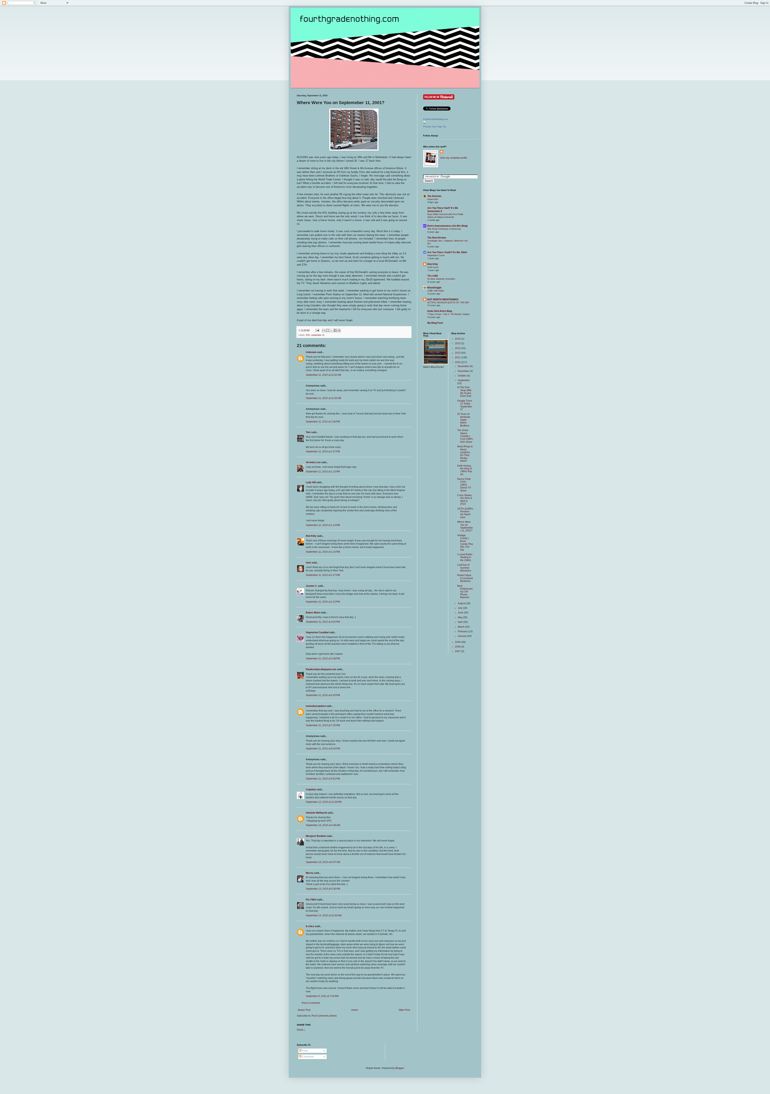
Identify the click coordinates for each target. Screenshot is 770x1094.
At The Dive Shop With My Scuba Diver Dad (464, 391)
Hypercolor (432, 199)
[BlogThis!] (328, 330)
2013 (458, 348)
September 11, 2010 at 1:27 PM (323, 575)
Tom (308, 432)
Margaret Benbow (316, 836)
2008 (458, 646)
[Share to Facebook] (335, 330)
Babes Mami (313, 612)
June (461, 612)
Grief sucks (433, 267)
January (462, 636)
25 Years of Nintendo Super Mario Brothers (463, 420)
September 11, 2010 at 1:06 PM (323, 421)
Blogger (399, 1068)
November (464, 371)
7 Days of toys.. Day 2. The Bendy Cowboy (448, 314)
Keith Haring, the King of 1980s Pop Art (464, 470)
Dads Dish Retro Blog (439, 311)
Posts (304, 1050)
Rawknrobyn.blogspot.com (321, 669)
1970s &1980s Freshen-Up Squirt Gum (465, 513)
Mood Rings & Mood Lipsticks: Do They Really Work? (465, 453)
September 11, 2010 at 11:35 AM (323, 398)
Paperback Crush (436, 255)
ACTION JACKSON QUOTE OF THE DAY (448, 302)
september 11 (317, 335)
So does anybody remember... (442, 279)
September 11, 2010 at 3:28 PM (323, 658)
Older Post (404, 1010)
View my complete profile (453, 157)
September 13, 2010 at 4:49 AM (323, 825)
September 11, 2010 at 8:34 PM (323, 748)
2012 (458, 352)
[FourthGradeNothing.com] (424, 123)
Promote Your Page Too (434, 126)
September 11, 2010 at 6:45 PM (323, 695)
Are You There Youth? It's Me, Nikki (447, 252)
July (460, 608)
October (462, 375)
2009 (458, 642)
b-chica (310, 926)
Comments (307, 1056)
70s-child (432, 275)
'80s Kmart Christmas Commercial (444, 229)
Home (354, 1010)
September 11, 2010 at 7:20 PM (323, 725)
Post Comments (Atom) (324, 1015)
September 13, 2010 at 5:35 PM (323, 888)
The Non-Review (436, 237)
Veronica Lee (313, 462)
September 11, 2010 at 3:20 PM (323, 621)
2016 (458, 338)
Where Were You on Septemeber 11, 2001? (465, 526)
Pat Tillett (311, 899)
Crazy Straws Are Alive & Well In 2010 (464, 499)
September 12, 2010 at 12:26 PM (323, 802)
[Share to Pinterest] (339, 330)
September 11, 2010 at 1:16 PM (323, 551)
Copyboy (311, 789)
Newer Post (304, 1010)
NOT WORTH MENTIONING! (443, 299)
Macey (309, 873)
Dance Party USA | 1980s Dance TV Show (464, 485)
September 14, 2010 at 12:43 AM (323, 915)
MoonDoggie (434, 287)
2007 (458, 651)
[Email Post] (317, 330)
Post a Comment (311, 1003)
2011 (458, 357)
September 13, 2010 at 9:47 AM (323, 862)
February (463, 631)
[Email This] (324, 330)
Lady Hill (311, 482)
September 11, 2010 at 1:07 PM (323, 451)
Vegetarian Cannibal (317, 632)
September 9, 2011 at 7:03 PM (322, 996)
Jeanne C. (311, 586)
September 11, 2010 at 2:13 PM (323, 601)
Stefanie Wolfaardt (316, 812)
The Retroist (434, 196)
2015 (458, 343)
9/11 (308, 335)
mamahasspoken (316, 706)
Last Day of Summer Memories (464, 567)
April (460, 622)
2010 (458, 362)
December (464, 366)
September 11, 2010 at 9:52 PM (323, 778)
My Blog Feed (435, 323)
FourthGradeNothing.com (435, 119)
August (462, 603)
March (461, 626)
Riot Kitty (311, 536)
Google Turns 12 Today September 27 (464, 405)
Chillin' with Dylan (435, 290)
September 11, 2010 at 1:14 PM (323, 525)
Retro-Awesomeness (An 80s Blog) (447, 225)
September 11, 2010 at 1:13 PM (323, 471)
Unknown (311, 352)
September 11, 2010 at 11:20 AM (323, 374)
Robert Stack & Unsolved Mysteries (465, 578)
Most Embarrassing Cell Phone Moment (465, 592)
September (464, 380)
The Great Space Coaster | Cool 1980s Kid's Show (465, 436)
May (460, 617)
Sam (308, 562)
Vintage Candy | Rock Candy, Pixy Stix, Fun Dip (465, 542)
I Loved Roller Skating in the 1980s (464, 557)
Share (300, 1029)
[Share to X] (331, 330)
